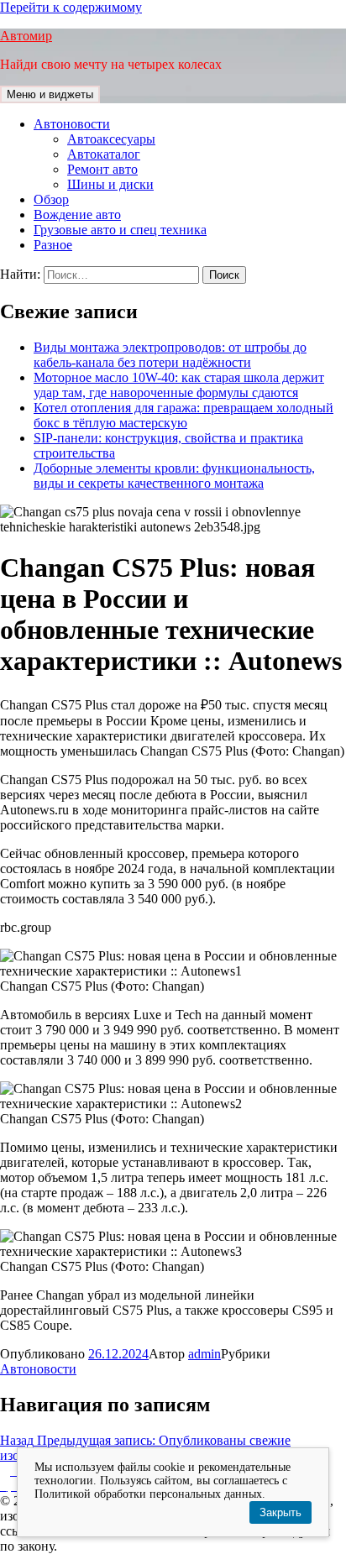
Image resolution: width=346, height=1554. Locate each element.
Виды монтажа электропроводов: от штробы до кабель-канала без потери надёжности (170, 354)
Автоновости (72, 124)
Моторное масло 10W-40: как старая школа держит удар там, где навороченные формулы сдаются (179, 385)
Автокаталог (103, 154)
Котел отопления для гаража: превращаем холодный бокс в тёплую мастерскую (183, 415)
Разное (53, 245)
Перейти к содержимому (71, 7)
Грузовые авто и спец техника (120, 229)
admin (204, 1354)
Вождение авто (77, 214)
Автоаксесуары (111, 139)
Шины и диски (110, 184)
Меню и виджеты (50, 94)
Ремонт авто (102, 169)
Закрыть (280, 1512)
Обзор (51, 199)
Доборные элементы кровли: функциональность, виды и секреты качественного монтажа (174, 475)
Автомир (26, 36)
